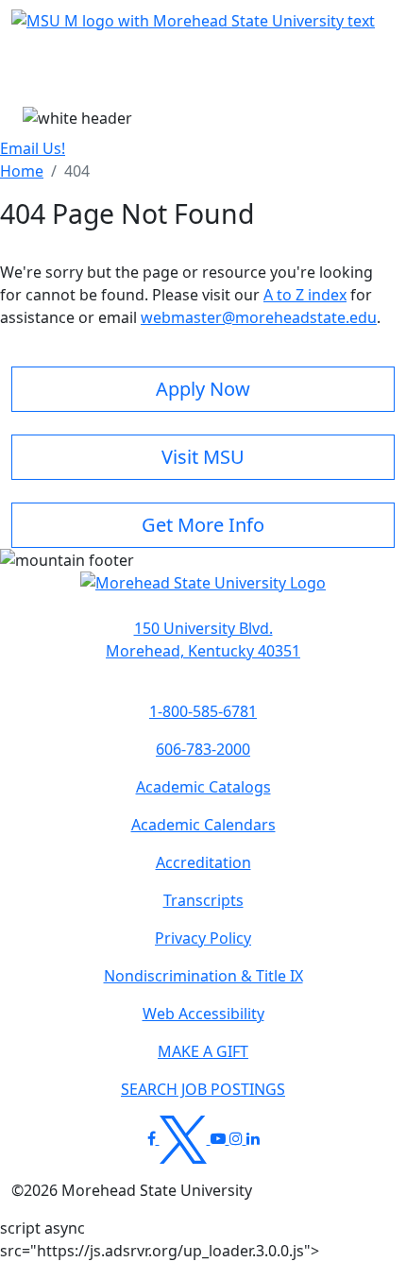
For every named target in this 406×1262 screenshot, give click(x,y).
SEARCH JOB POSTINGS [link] (203, 1089)
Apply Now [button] (203, 388)
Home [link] (21, 171)
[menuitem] (21, 171)
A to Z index (305, 294)
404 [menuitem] (77, 171)
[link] (203, 639)
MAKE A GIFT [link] (203, 1051)
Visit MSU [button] (203, 456)
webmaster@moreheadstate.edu (259, 317)
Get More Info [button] (203, 524)
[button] (203, 593)
